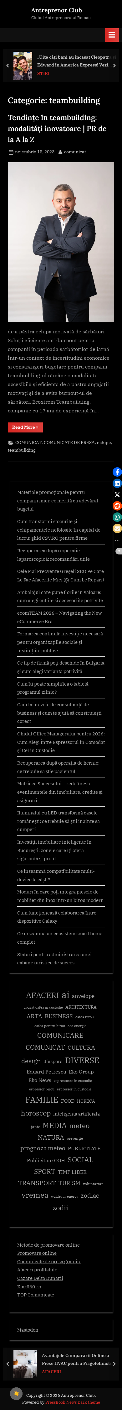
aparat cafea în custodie (43, 1007)
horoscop (36, 1112)
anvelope (83, 996)
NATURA (51, 1137)
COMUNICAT (28, 442)
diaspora (53, 1061)
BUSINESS (59, 1016)
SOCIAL (81, 1159)
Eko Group (81, 1071)
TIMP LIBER (72, 1172)
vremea (35, 1195)
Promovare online (37, 1253)
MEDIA (55, 1125)
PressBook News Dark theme (72, 1402)
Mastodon (27, 1330)
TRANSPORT (37, 1183)
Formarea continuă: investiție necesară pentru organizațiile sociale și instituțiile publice (60, 641)
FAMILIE (41, 1100)
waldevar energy (64, 1196)
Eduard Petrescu (46, 1071)
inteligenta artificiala (76, 1114)
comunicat (75, 152)
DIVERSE (82, 1060)
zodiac (90, 1195)
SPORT (44, 1171)
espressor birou (41, 1089)
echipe (104, 442)
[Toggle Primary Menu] (112, 35)
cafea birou (84, 1017)
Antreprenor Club (56, 10)
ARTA (34, 1016)
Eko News (39, 1080)
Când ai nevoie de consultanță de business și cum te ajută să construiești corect (59, 712)
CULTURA (81, 1047)
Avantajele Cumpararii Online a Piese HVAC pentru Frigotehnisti (76, 1359)
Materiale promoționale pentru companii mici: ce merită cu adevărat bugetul (57, 500)
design (31, 1061)
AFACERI (42, 995)
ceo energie (77, 1026)
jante (35, 1126)
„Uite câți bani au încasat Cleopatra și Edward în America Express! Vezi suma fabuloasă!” (76, 61)
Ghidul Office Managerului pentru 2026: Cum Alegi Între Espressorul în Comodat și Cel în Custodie (61, 741)
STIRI (43, 73)
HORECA (86, 1101)
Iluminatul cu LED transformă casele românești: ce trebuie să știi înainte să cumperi (58, 820)
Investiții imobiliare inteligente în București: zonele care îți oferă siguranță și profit (54, 850)
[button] (117, 472)
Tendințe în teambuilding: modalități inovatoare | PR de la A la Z (57, 128)
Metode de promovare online (48, 1245)
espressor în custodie (74, 1089)
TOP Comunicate (35, 1294)
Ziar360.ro (29, 1286)
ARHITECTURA (81, 1007)
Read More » (27, 428)
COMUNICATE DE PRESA (69, 442)
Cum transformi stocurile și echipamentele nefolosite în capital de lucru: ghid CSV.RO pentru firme (58, 529)
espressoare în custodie (73, 1081)
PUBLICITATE (84, 1148)
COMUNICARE (60, 1035)
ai (65, 994)
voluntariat (93, 1183)
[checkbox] (16, 1393)
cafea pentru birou (49, 1026)
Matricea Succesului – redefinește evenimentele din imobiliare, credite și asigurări (60, 791)
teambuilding (22, 450)
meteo (79, 1125)
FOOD (67, 1101)
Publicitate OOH (46, 1160)
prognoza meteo (42, 1148)
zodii (60, 1207)
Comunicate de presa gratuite (49, 1261)
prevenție (75, 1138)
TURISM (69, 1183)
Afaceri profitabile (37, 1269)
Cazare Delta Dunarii (40, 1278)
